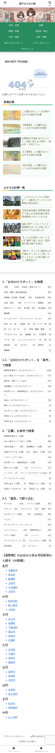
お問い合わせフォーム (40, 736)
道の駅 (29, 308)
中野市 (11, 680)
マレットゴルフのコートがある (36, 473)
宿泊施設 (44, 308)
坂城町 (11, 623)
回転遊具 (14, 546)
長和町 (11, 676)
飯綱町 (11, 579)
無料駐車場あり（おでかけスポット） (27, 370)
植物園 (30, 334)
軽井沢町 (13, 601)
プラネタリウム (13, 334)
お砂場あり (42, 514)
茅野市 (11, 658)
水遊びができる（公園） (17, 452)
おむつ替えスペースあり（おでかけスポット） (27, 376)
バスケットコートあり (27, 457)
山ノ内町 (13, 717)
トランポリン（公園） (40, 540)
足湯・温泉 (12, 303)
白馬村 (11, 690)
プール (9, 340)
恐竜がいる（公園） (40, 489)
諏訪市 (11, 631)
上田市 (11, 583)
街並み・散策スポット (36, 287)
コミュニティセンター (29, 340)
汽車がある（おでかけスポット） (27, 421)
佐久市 (11, 619)
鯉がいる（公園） (16, 468)
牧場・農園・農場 (40, 329)
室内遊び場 (43, 297)
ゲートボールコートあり (27, 478)
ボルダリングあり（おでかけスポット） (27, 411)
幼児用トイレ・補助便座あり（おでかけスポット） (27, 393)
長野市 (11, 672)
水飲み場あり (13, 446)
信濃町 (11, 640)
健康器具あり (40, 530)
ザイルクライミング (14, 540)
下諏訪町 (13, 627)
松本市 (11, 703)
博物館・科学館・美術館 (18, 297)
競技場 (10, 345)
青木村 (11, 574)
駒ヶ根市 (13, 605)
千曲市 (11, 654)
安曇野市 (13, 570)
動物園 (27, 313)
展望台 (44, 345)
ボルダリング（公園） (17, 514)
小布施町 (13, 587)
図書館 (27, 350)
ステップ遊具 (16, 535)
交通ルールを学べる (15, 489)
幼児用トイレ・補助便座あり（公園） (27, 462)
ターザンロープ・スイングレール (27, 525)
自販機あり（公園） (38, 446)
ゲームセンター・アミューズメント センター (27, 319)
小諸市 (11, 609)
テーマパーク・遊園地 (37, 303)
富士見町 (13, 694)
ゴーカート (39, 546)
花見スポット (12, 308)
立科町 (11, 649)
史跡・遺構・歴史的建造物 (27, 292)
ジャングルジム (15, 530)
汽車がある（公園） (15, 483)
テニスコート (41, 468)
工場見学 (45, 334)
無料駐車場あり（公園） (27, 436)
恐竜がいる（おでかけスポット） (27, 416)
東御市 (11, 662)
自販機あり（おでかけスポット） (27, 386)
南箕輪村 (13, 707)
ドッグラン (10, 473)
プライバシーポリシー (14, 736)
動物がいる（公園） (40, 483)
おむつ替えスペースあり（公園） (27, 441)
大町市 (11, 591)
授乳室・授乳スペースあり (27, 381)
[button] (49, 504)
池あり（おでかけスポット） (27, 400)
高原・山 (10, 324)
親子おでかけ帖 (27, 3)
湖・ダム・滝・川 (15, 329)
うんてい (27, 519)
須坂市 (11, 636)
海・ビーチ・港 (42, 324)
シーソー (41, 535)
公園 (11, 287)
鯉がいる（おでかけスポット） (27, 405)
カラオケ (27, 345)
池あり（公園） (42, 452)
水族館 (25, 324)
